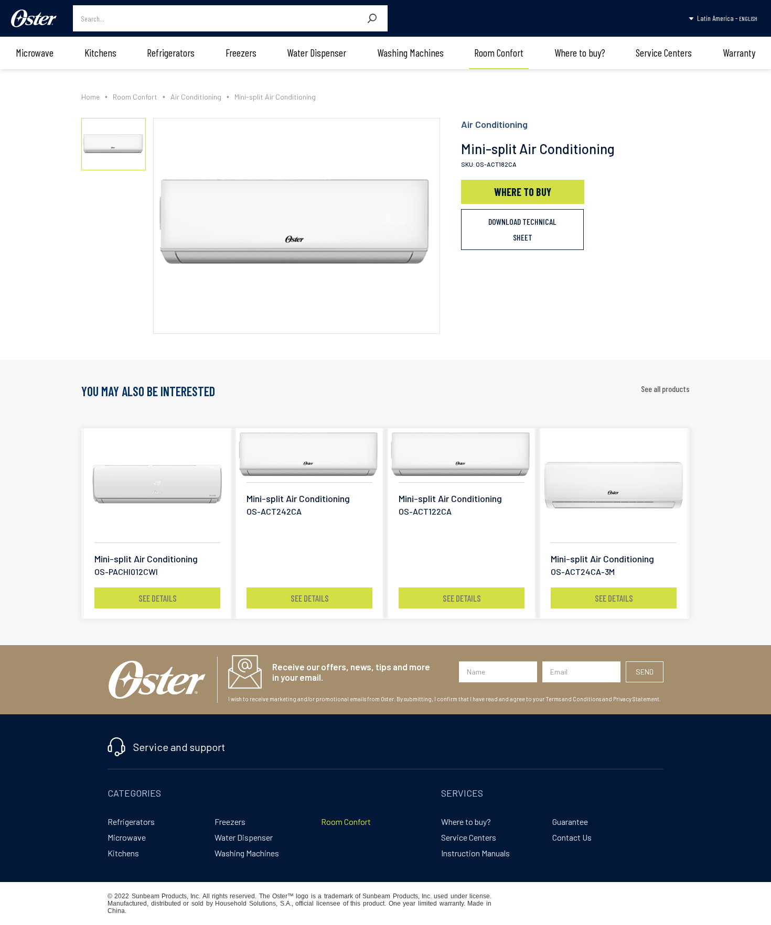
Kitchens (100, 52)
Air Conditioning (195, 96)
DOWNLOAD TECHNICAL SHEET (522, 229)
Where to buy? (579, 52)
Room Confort (498, 52)
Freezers (241, 52)
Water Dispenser (316, 52)
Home (90, 96)
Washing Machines (410, 52)
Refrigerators (171, 52)
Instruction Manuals (475, 853)
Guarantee (570, 821)
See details (157, 598)
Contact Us (572, 837)
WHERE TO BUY (522, 192)
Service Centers (664, 52)
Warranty (739, 52)
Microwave (34, 52)
